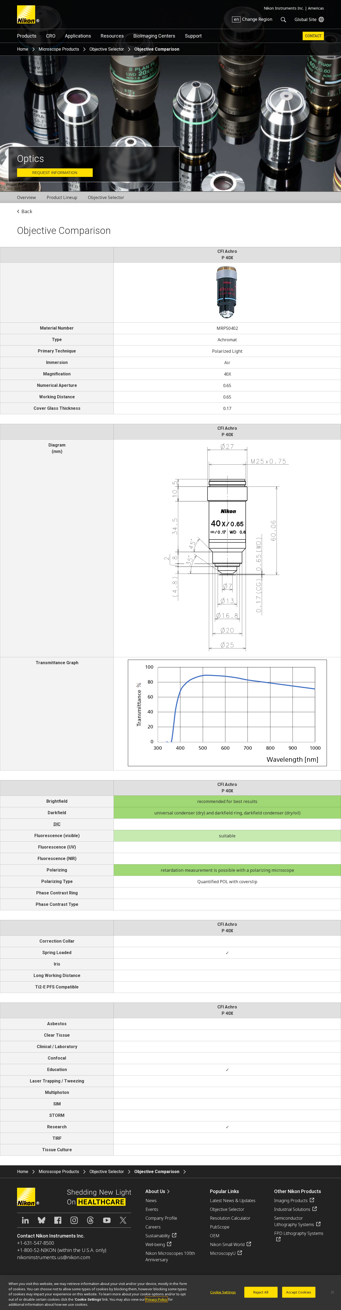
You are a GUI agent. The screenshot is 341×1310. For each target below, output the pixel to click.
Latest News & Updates (232, 1200)
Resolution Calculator (230, 1218)
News (151, 1200)
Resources (112, 36)
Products (26, 36)
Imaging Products (291, 1200)
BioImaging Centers (154, 36)
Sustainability (157, 1236)
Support (193, 36)
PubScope (219, 1227)
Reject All (260, 1292)
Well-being (155, 1244)
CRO (50, 36)
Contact (313, 36)
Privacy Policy (156, 1299)
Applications (78, 36)
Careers (153, 1227)
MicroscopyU (223, 1253)
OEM (215, 1236)
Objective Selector (107, 49)
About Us (155, 1191)
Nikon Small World (227, 1244)
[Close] (332, 1292)
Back (26, 211)
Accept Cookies (298, 1292)
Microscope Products (59, 49)
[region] (170, 1293)
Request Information (54, 173)
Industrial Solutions (292, 1209)
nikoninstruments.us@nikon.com (53, 1257)
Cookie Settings (223, 1292)
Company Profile (161, 1218)
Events (151, 1209)
